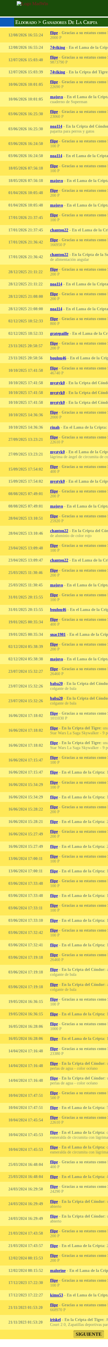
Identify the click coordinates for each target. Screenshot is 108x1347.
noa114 (56, 126)
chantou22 (59, 230)
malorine (58, 1270)
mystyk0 (57, 382)
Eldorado (26, 22)
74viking (57, 47)
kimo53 (56, 1295)
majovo (56, 96)
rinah (55, 427)
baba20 (56, 683)
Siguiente (89, 1334)
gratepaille (59, 333)
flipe (54, 32)
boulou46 (58, 358)
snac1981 (58, 634)
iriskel (55, 1319)
